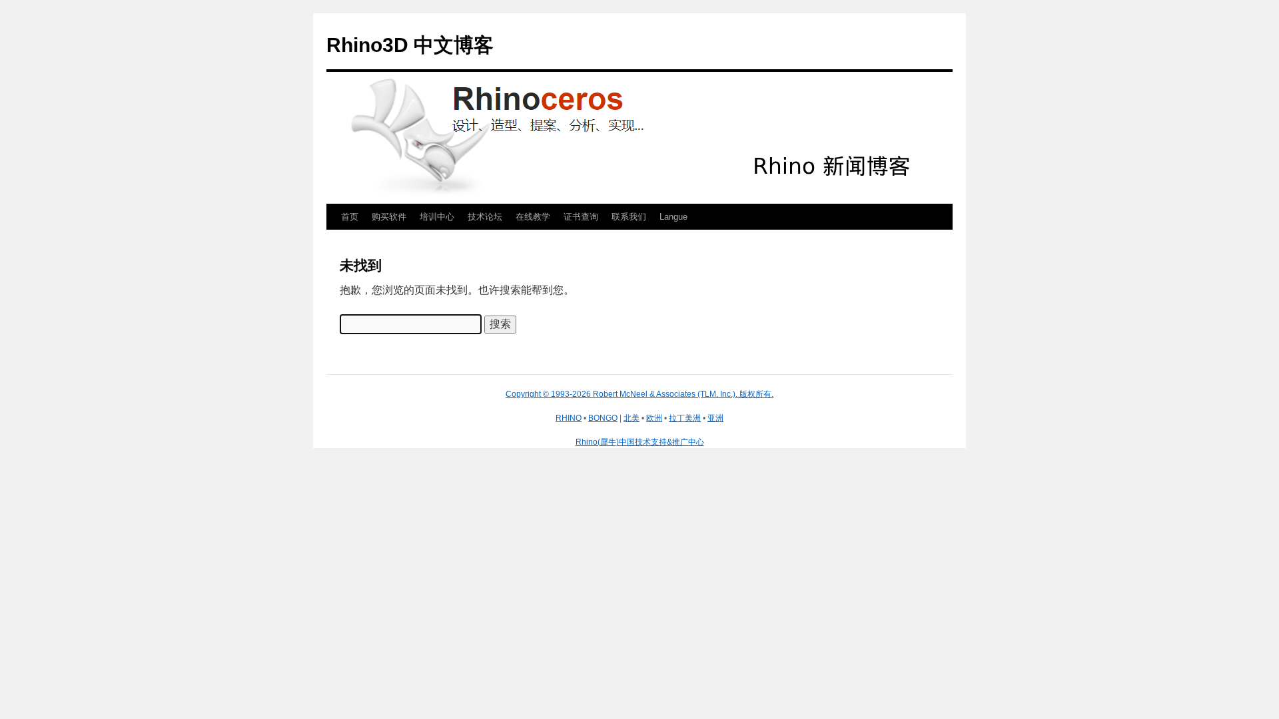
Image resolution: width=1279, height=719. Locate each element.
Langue (673, 217)
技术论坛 (485, 217)
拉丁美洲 (685, 418)
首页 (349, 217)
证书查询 (581, 217)
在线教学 (533, 217)
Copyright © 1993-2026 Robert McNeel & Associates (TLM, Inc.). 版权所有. (639, 394)
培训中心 (437, 217)
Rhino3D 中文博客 (410, 45)
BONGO (603, 418)
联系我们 (629, 217)
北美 (632, 418)
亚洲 (715, 418)
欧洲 (654, 418)
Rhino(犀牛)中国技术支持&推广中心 (640, 442)
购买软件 (389, 217)
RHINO (569, 418)
